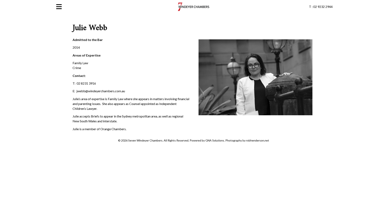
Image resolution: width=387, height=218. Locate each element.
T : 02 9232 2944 (321, 6)
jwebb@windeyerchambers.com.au (100, 91)
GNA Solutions (214, 140)
